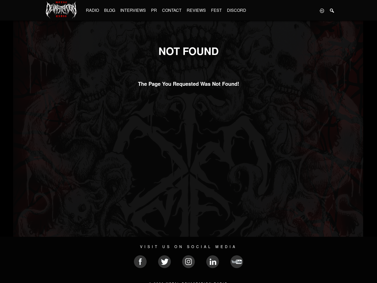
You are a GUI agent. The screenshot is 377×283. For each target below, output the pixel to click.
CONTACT (172, 10)
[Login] (321, 10)
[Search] (332, 10)
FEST (216, 10)
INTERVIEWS (133, 10)
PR (154, 10)
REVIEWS (196, 10)
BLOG (109, 10)
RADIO (92, 10)
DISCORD (236, 10)
